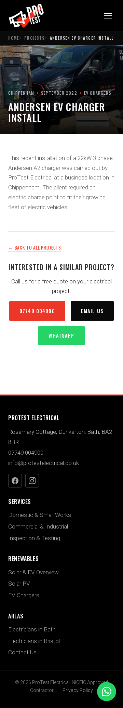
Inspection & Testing (34, 538)
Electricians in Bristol (34, 641)
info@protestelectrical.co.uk (43, 462)
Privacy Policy (78, 690)
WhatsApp (61, 335)
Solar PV (19, 583)
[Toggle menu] (108, 15)
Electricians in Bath (32, 629)
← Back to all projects (34, 247)
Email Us (92, 311)
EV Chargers (23, 595)
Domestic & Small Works (39, 514)
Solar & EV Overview (33, 572)
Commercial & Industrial (38, 526)
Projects (34, 38)
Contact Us (22, 652)
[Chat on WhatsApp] (106, 691)
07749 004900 (37, 311)
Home (13, 38)
